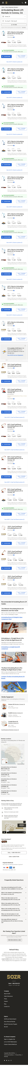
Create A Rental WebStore (10, 1044)
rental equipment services (15, 804)
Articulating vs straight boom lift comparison (10, 647)
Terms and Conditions (9, 1054)
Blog (5, 1004)
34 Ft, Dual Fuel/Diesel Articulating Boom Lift (14, 365)
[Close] (25, 345)
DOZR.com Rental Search (10, 1019)
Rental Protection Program (10, 1024)
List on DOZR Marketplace (10, 1041)
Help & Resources (8, 996)
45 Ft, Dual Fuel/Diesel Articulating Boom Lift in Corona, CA (15, 391)
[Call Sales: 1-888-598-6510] (23, 2)
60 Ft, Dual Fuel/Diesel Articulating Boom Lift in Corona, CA (15, 426)
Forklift (15, 713)
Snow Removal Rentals (9, 1021)
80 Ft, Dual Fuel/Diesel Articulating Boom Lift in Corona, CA (15, 458)
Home (3, 7)
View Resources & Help (14, 940)
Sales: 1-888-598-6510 (14, 983)
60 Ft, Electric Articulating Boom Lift (15, 323)
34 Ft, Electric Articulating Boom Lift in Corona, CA (15, 105)
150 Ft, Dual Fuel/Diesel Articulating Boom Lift (14, 577)
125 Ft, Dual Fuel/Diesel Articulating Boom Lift (14, 527)
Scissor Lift (16, 704)
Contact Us (7, 1006)
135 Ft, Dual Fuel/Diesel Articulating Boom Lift (14, 552)
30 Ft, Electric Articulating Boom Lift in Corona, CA (15, 32)
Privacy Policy (18, 1054)
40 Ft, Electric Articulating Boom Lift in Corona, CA (15, 177)
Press (5, 998)
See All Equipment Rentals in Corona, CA (10, 729)
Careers (6, 1001)
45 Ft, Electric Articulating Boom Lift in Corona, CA (15, 250)
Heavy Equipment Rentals (11, 7)
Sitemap (6, 1056)
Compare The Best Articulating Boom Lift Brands (13, 677)
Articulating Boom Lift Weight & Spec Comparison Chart (11, 618)
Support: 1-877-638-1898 (14, 985)
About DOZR (7, 993)
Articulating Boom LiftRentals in (9, 767)
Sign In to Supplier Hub (9, 1039)
